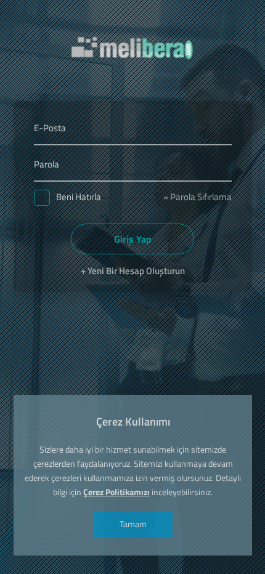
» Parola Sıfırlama (197, 197)
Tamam (132, 523)
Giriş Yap (133, 239)
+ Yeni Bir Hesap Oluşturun (133, 271)
